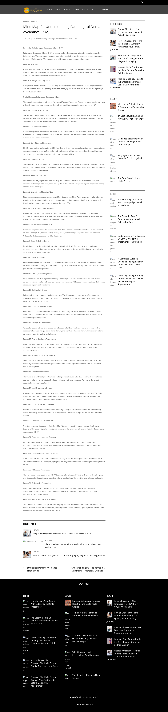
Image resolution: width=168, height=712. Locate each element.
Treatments (103, 9)
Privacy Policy (90, 697)
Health (76, 9)
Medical (85, 9)
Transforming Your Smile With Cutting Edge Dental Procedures (130, 202)
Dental (58, 9)
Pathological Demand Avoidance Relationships (40, 569)
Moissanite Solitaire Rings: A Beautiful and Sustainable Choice (131, 107)
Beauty (49, 9)
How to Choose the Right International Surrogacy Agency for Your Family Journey (69, 555)
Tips (93, 9)
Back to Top (84, 583)
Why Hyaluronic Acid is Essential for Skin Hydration (131, 157)
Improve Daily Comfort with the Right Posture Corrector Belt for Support (131, 70)
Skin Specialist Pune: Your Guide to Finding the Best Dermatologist (130, 141)
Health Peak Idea (83, 704)
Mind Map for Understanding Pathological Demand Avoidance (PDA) (51, 39)
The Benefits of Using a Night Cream (129, 179)
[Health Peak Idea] (33, 12)
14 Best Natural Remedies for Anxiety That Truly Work (131, 117)
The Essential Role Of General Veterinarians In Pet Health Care (129, 219)
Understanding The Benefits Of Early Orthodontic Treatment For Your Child (131, 239)
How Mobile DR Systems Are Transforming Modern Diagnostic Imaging (130, 58)
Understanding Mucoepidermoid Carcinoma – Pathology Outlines (88, 569)
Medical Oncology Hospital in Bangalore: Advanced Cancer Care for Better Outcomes (127, 83)
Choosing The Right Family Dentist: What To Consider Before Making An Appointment (130, 280)
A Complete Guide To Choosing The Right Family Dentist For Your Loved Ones (130, 263)
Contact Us (75, 697)
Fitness (67, 9)
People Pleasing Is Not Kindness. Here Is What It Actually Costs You (62, 533)
